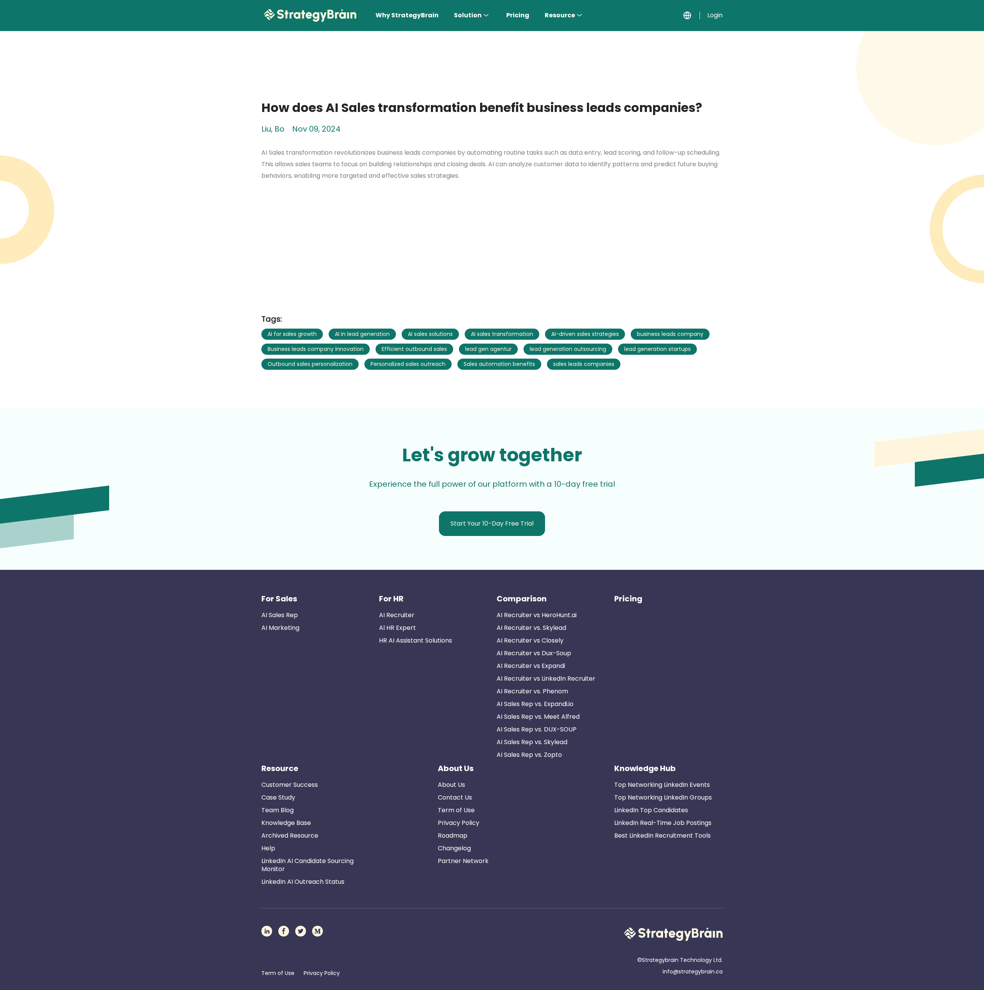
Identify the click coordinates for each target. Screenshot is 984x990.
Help (268, 848)
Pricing (517, 15)
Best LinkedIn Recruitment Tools (662, 835)
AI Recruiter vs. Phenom (532, 691)
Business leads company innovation (316, 349)
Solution (468, 15)
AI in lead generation (362, 334)
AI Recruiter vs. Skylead (531, 627)
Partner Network (463, 860)
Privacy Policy (458, 822)
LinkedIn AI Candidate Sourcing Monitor (307, 864)
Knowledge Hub (645, 768)
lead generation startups (657, 349)
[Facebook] (283, 931)
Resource (560, 15)
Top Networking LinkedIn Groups (663, 797)
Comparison (522, 598)
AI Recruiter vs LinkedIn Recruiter (546, 678)
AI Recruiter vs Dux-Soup (534, 653)
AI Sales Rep (279, 615)
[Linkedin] (266, 931)
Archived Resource (289, 835)
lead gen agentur (488, 349)
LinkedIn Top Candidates (651, 810)
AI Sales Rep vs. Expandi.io (535, 704)
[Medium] (317, 931)
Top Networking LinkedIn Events (662, 784)
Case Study (278, 797)
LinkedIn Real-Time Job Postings (662, 822)
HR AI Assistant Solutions (415, 640)
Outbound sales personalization (310, 364)
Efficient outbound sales (414, 349)
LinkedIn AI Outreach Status (302, 881)
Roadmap (452, 835)
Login (715, 15)
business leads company (670, 334)
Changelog (454, 848)
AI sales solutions (430, 334)
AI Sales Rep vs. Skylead (532, 742)
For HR (391, 598)
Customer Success (289, 784)
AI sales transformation (502, 334)
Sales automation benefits (499, 364)
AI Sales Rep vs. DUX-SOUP (537, 729)
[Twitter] (300, 931)
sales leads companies (583, 364)
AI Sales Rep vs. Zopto (529, 754)
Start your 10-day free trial (492, 523)
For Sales (279, 598)
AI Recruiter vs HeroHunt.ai (537, 615)
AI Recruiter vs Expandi (531, 665)
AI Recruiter (396, 615)
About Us (456, 768)
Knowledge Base (286, 822)
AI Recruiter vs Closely (530, 640)
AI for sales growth (292, 334)
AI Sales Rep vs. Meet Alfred (538, 716)
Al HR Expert (397, 627)
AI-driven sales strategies (585, 334)
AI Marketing (280, 627)
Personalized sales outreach (408, 364)
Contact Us (455, 797)
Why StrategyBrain (407, 15)
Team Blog (277, 810)
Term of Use (456, 810)
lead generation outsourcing (568, 349)
